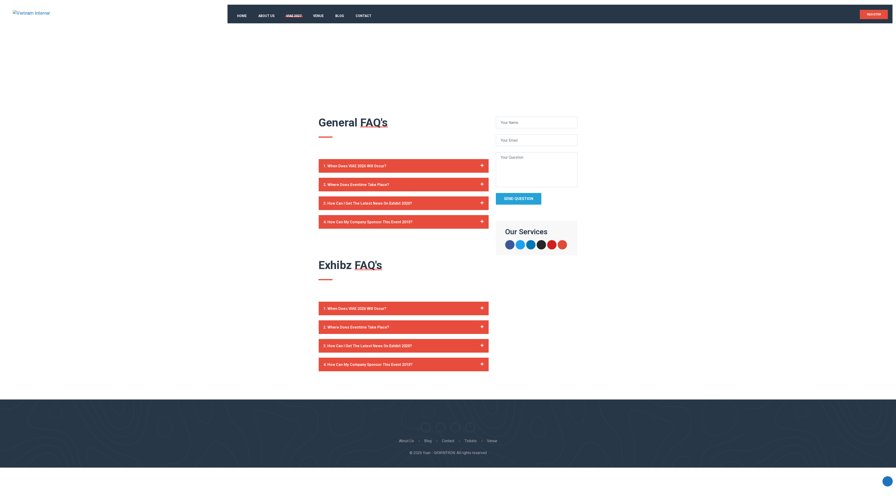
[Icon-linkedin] (531, 244)
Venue (318, 16)
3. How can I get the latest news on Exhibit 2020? (367, 203)
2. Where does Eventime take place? (356, 184)
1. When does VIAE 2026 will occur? (354, 166)
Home (242, 16)
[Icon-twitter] (520, 244)
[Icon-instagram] (541, 244)
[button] (403, 166)
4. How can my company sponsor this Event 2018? (368, 222)
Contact (363, 16)
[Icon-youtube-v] (551, 244)
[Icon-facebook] (509, 244)
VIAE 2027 (293, 16)
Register (874, 14)
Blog (339, 16)
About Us (266, 16)
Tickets (471, 441)
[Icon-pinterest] (562, 244)
